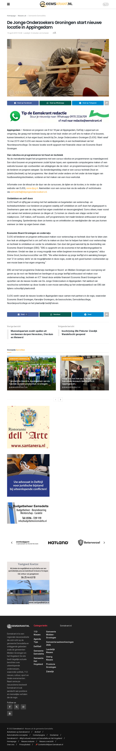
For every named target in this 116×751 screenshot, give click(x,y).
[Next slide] (104, 543)
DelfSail (37, 646)
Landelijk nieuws (50, 651)
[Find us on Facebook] (9, 706)
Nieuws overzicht (46, 741)
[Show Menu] (8, 4)
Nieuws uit (22, 15)
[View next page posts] (60, 399)
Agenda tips (37, 641)
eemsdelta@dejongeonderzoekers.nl (28, 192)
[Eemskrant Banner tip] (58, 116)
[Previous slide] (12, 543)
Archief (38, 732)
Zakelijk (50, 671)
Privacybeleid (24, 744)
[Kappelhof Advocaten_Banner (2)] (28, 475)
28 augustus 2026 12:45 (19, 387)
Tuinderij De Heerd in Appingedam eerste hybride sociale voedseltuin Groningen (29, 382)
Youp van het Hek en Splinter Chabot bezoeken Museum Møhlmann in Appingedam (80, 381)
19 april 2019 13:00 (14, 33)
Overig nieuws (49, 658)
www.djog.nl (32, 188)
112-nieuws (37, 633)
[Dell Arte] (28, 427)
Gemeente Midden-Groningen (51, 634)
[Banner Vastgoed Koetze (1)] (28, 582)
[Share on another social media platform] (106, 103)
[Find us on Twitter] (16, 706)
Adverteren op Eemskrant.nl (18, 732)
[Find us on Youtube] (9, 713)
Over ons (10, 744)
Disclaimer (54, 735)
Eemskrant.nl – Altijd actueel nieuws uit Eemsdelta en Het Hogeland (34, 738)
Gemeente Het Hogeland (38, 661)
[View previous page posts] (55, 399)
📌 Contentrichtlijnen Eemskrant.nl (49, 744)
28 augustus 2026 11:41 (72, 387)
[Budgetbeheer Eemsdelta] (28, 512)
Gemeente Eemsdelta (37, 15)
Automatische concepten (17, 735)
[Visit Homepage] (56, 4)
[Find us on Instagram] (23, 706)
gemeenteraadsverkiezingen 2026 (60, 644)
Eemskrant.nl (66, 625)
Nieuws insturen (27, 741)
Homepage (11, 15)
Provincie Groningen (51, 666)
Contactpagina (39, 735)
